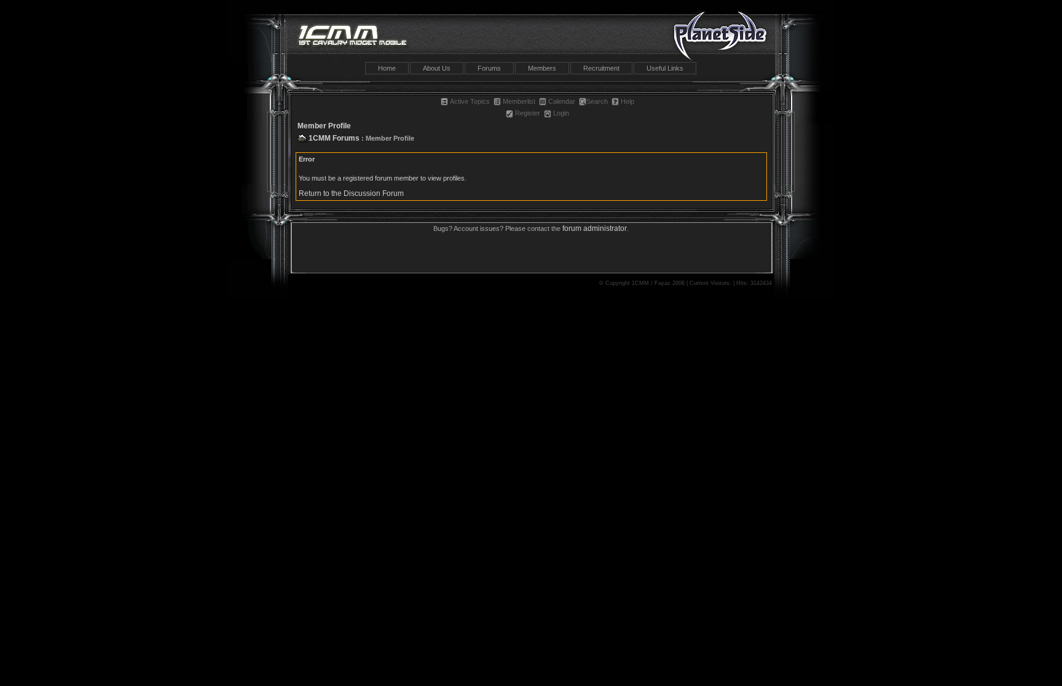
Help (627, 101)
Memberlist (519, 101)
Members (542, 68)
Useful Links (665, 68)
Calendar (561, 101)
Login (561, 113)
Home (387, 68)
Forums (489, 68)
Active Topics (470, 101)
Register (527, 113)
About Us (436, 68)
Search (597, 101)
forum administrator (594, 228)
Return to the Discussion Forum (351, 193)
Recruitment (601, 68)
